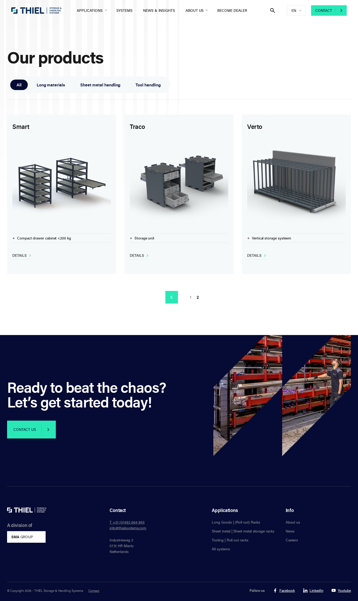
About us (195, 10)
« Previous (171, 297)
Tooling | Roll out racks (230, 539)
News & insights (159, 10)
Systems (124, 10)
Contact (323, 10)
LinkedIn (316, 590)
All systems (221, 548)
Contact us (24, 429)
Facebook (287, 590)
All (19, 85)
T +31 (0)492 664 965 (127, 522)
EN (293, 10)
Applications (89, 10)
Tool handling (147, 85)
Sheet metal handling (100, 85)
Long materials (51, 85)
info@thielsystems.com (128, 527)
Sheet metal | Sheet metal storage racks (243, 531)
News (290, 531)
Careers (292, 539)
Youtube (344, 590)
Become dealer (232, 10)
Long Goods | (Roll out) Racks (236, 522)
